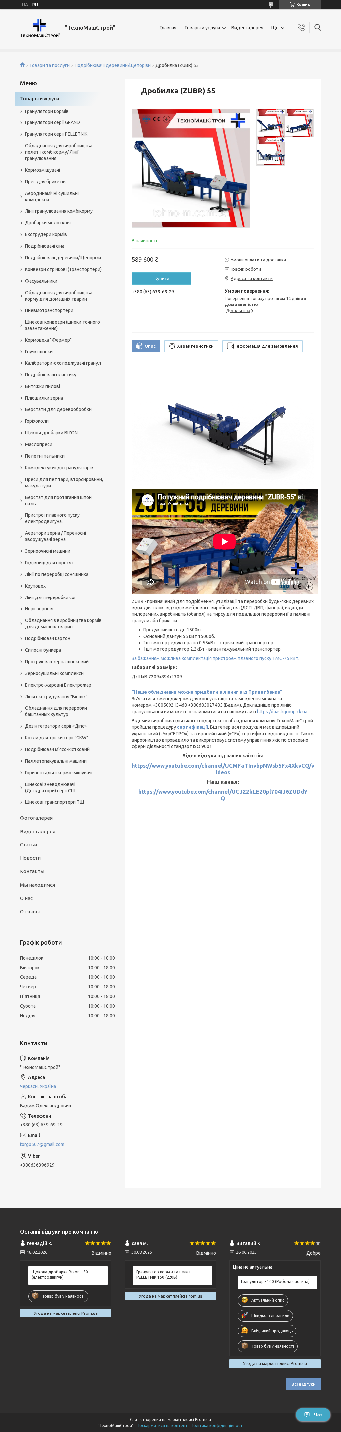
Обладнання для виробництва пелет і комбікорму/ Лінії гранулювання (58, 152)
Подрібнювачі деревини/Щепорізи (113, 65)
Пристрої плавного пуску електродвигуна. (52, 518)
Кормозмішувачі (42, 170)
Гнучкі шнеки (39, 351)
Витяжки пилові (42, 386)
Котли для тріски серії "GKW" (56, 737)
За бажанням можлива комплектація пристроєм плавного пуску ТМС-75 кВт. (215, 658)
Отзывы (30, 911)
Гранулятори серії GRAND (52, 122)
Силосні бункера (43, 650)
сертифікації (192, 727)
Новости (30, 858)
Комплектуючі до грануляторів (59, 467)
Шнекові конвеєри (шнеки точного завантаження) (62, 325)
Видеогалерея (247, 27)
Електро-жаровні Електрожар (58, 685)
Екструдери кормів (46, 234)
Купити (161, 278)
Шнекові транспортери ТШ (54, 802)
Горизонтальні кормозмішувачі (58, 772)
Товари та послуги (49, 65)
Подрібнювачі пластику (50, 374)
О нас (26, 898)
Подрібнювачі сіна (44, 246)
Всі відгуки (303, 1384)
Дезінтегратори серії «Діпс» (56, 726)
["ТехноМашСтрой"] (40, 28)
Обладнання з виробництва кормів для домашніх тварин (63, 623)
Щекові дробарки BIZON (51, 432)
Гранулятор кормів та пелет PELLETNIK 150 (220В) (163, 1274)
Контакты (32, 871)
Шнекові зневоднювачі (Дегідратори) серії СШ (50, 787)
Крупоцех (35, 586)
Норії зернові (39, 608)
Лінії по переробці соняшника (56, 574)
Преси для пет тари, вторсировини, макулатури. (64, 482)
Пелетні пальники (45, 456)
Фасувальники (41, 281)
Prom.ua (203, 1419)
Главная (168, 27)
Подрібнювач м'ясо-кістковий (57, 749)
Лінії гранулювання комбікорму (59, 211)
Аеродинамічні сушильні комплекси (52, 196)
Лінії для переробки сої (50, 597)
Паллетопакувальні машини (56, 761)
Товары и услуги (202, 27)
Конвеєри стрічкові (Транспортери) (63, 269)
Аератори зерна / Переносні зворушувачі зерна (55, 536)
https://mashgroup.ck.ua (282, 711)
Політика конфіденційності (217, 1425)
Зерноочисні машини (47, 551)
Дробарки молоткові (48, 222)
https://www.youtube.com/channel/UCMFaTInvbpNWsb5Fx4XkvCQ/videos (223, 768)
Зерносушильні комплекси (54, 673)
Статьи (28, 844)
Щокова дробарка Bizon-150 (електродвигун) (60, 1274)
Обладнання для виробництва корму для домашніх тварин (58, 296)
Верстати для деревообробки (58, 409)
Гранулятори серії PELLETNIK (56, 134)
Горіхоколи (37, 421)
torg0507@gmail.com (42, 1144)
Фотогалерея (36, 818)
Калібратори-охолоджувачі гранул (63, 363)
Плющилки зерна (44, 398)
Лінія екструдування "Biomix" (56, 696)
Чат (318, 1414)
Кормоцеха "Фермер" (48, 340)
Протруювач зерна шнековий (57, 661)
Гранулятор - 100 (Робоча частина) (275, 1281)
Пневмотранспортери (49, 310)
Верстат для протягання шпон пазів (58, 500)
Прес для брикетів (45, 181)
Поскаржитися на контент (162, 1425)
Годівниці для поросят (49, 562)
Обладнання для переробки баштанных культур (56, 711)
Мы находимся (37, 885)
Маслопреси (38, 444)
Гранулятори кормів (47, 111)
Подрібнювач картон (47, 638)
